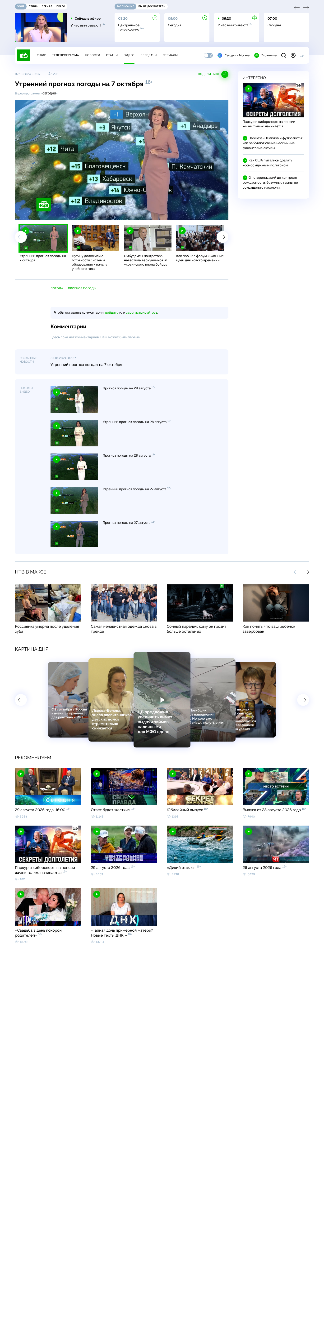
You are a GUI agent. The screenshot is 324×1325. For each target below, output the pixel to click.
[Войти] (293, 55)
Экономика (269, 55)
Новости (92, 55)
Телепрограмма (65, 55)
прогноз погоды (82, 288)
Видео (129, 55)
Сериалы (170, 55)
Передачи (148, 55)
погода (57, 288)
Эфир (41, 55)
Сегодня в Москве (237, 55)
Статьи (112, 55)
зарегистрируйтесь (141, 313)
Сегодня (49, 93)
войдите (111, 313)
